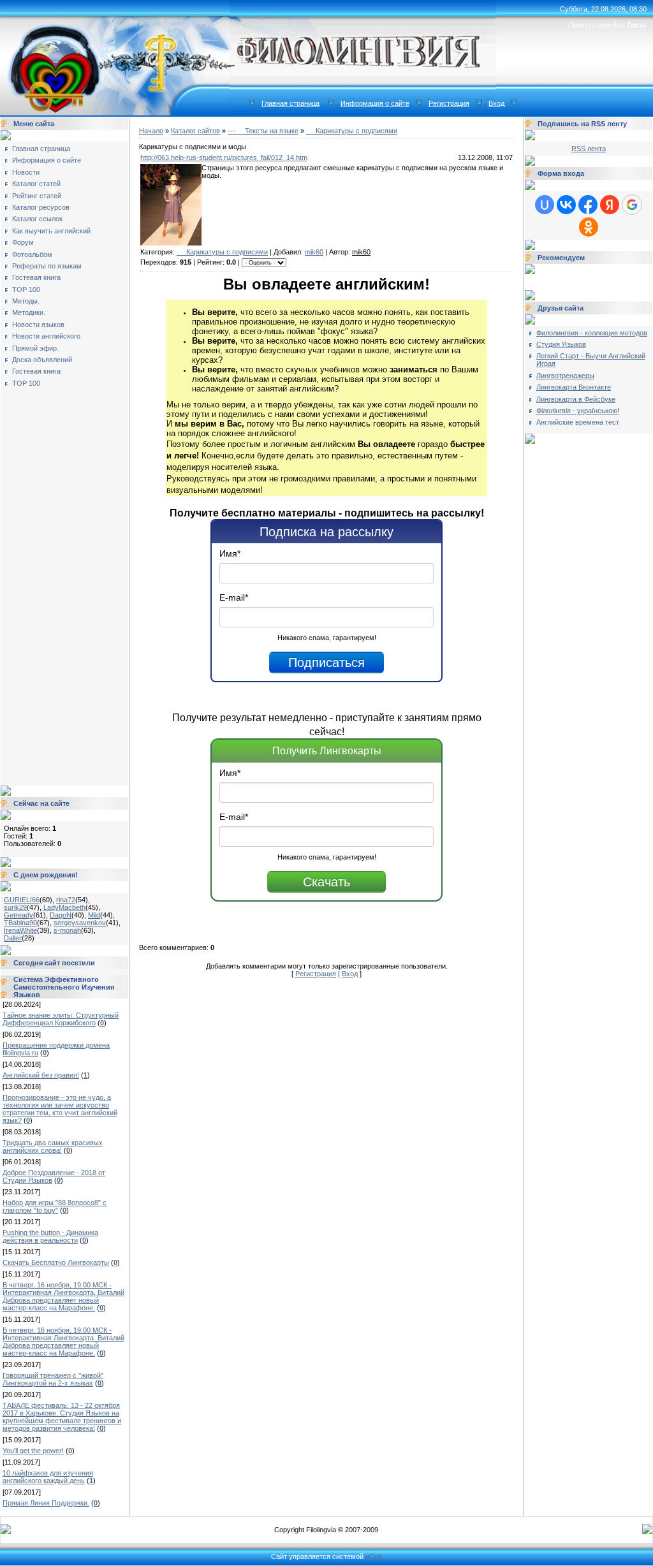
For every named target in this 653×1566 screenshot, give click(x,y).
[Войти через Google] (632, 204)
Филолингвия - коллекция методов (591, 333)
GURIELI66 (22, 900)
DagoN (60, 915)
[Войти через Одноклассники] (588, 227)
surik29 (15, 907)
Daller (13, 938)
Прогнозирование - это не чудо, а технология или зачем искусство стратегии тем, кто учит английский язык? (60, 1109)
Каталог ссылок (37, 219)
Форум (23, 242)
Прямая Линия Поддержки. (46, 1503)
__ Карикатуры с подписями (351, 131)
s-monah (67, 930)
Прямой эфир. (35, 348)
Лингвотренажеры (565, 375)
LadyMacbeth (64, 907)
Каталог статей (36, 183)
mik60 (314, 252)
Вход (496, 103)
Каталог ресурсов (41, 207)
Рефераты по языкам (47, 266)
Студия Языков (561, 344)
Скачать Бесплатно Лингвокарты (56, 1262)
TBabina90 (20, 922)
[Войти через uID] (544, 204)
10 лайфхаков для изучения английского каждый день (48, 1476)
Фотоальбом (32, 254)
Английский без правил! (41, 1075)
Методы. (26, 301)
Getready (18, 915)
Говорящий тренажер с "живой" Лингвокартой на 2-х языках (53, 1379)
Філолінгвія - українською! (577, 410)
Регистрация (449, 103)
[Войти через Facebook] (588, 204)
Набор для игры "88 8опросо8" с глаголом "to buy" (54, 1206)
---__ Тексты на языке (263, 131)
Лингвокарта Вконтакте (573, 387)
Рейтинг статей (36, 196)
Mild (94, 915)
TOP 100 (26, 289)
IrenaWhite (20, 930)
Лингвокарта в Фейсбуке (575, 399)
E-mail (233, 597)
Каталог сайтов (195, 131)
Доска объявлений (42, 359)
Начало (151, 131)
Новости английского (46, 336)
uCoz (373, 1556)
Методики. (28, 312)
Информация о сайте (375, 103)
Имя (229, 553)
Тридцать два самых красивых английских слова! (53, 1146)
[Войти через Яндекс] (609, 204)
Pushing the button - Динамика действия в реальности (50, 1236)
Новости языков (38, 324)
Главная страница (290, 103)
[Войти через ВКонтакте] (566, 204)
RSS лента (588, 148)
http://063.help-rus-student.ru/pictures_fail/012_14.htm (223, 157)
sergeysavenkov (80, 922)
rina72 (65, 900)
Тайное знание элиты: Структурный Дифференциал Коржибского (61, 1019)
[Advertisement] (55, 582)
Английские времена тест (577, 422)
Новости (26, 172)
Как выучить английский (51, 231)
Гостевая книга (36, 277)
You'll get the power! (33, 1450)
